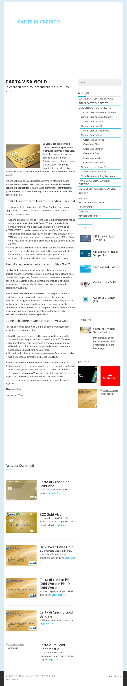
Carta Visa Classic (92, 144)
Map (111, 676)
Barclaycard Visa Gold (56, 547)
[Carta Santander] (110, 376)
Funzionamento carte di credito (95, 182)
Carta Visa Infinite (92, 158)
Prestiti (84, 193)
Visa (20, 395)
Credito (84, 211)
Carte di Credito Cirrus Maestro (97, 117)
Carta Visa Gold (91, 153)
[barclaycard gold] (87, 398)
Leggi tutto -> (52, 493)
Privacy (117, 676)
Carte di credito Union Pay (94, 167)
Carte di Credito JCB (91, 126)
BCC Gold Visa (50, 514)
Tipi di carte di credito (93, 103)
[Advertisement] (63, 54)
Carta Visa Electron (93, 149)
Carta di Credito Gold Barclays (56, 614)
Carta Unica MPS (104, 282)
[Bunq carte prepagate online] (87, 376)
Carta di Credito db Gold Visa (55, 484)
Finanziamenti (87, 207)
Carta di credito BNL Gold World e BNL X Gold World (55, 583)
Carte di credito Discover (93, 171)
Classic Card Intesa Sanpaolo (105, 253)
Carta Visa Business (93, 139)
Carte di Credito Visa (91, 135)
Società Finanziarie (91, 202)
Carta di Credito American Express (98, 112)
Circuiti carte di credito (95, 107)
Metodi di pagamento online (97, 188)
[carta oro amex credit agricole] (110, 398)
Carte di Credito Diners (92, 121)
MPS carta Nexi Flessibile (103, 238)
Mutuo (83, 198)
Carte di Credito (39, 22)
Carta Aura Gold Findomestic (52, 647)
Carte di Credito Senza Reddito (104, 330)
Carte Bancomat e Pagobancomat (98, 176)
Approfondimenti (90, 216)
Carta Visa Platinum (93, 162)
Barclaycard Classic (106, 267)
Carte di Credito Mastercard (95, 130)
